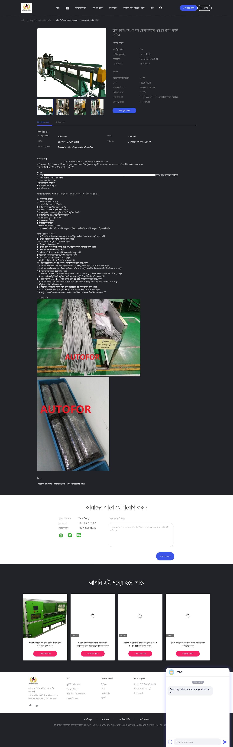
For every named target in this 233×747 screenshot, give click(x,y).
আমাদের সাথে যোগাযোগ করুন (133, 8)
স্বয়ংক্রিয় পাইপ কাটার (45, 483)
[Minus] (225, 672)
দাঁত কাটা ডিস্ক (72, 689)
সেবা (103, 688)
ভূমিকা (103, 697)
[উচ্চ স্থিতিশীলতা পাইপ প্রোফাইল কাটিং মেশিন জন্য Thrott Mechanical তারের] (142, 616)
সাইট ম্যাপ (105, 719)
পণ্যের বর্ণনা (60, 122)
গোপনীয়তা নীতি (124, 719)
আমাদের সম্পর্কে (80, 8)
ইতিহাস (104, 684)
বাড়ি (57, 8)
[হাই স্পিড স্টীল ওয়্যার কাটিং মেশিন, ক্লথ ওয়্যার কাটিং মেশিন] (94, 616)
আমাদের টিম (105, 693)
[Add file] (170, 741)
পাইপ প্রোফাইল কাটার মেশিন (75, 483)
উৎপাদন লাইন (139, 693)
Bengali (204, 8)
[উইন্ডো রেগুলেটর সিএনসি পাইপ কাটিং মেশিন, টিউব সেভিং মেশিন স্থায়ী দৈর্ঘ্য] (190, 616)
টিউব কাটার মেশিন (59, 483)
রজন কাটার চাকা (72, 698)
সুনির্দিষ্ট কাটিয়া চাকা (73, 684)
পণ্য (67, 8)
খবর (152, 8)
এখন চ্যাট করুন (188, 8)
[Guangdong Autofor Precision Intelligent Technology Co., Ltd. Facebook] (30, 705)
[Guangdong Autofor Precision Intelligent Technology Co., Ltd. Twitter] (37, 705)
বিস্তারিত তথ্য (43, 122)
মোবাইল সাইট (144, 719)
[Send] (225, 741)
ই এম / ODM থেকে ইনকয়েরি (145, 684)
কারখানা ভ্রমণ (98, 8)
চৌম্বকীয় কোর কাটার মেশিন (76, 693)
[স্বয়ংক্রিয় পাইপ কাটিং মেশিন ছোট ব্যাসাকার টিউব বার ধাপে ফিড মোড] (47, 616)
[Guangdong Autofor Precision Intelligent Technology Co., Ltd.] (63, 536)
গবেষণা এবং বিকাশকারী (142, 688)
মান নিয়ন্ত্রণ (113, 8)
